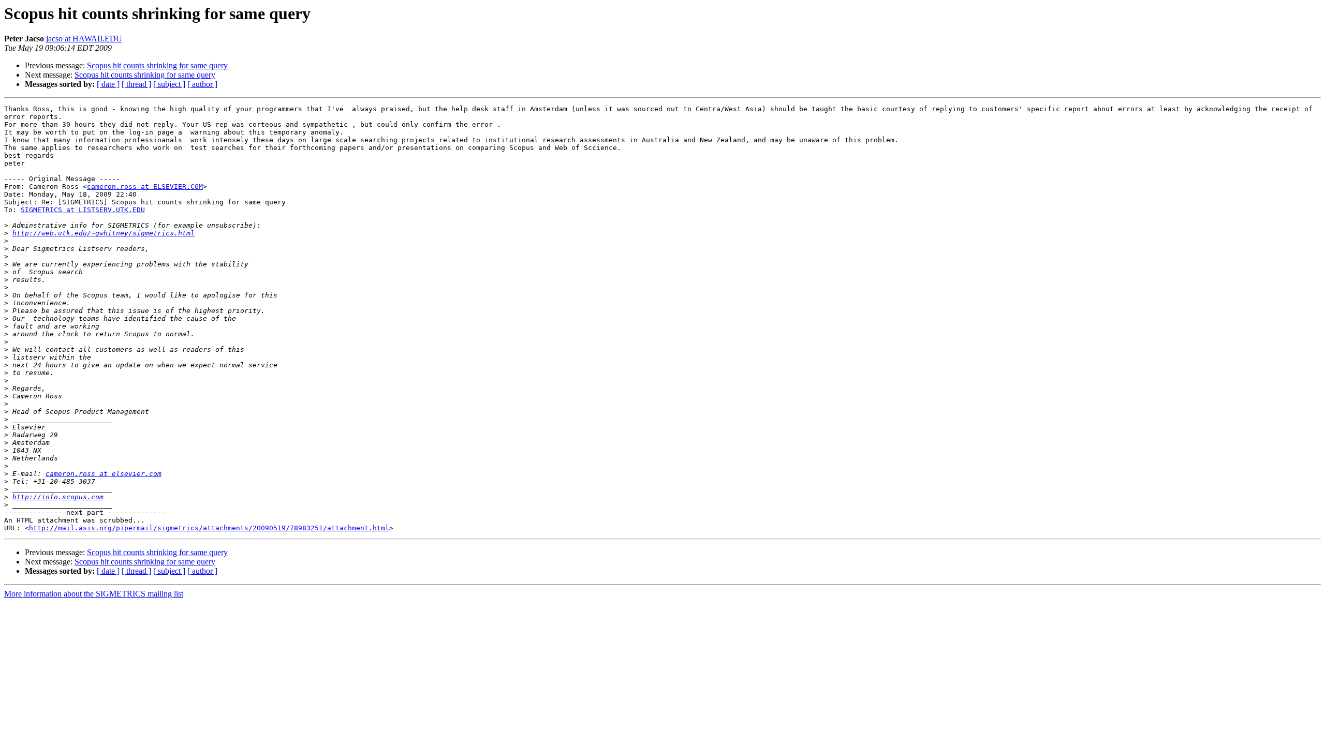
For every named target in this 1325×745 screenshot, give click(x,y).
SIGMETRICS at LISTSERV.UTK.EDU (83, 210)
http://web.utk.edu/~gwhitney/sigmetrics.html (103, 233)
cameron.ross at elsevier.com (103, 474)
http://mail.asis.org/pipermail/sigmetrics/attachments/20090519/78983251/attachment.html (209, 528)
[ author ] (202, 84)
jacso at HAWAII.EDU (84, 38)
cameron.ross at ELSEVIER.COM (145, 186)
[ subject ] (169, 84)
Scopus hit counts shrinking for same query (157, 65)
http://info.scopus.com (58, 497)
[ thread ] (136, 84)
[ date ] (108, 84)
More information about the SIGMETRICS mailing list (93, 593)
